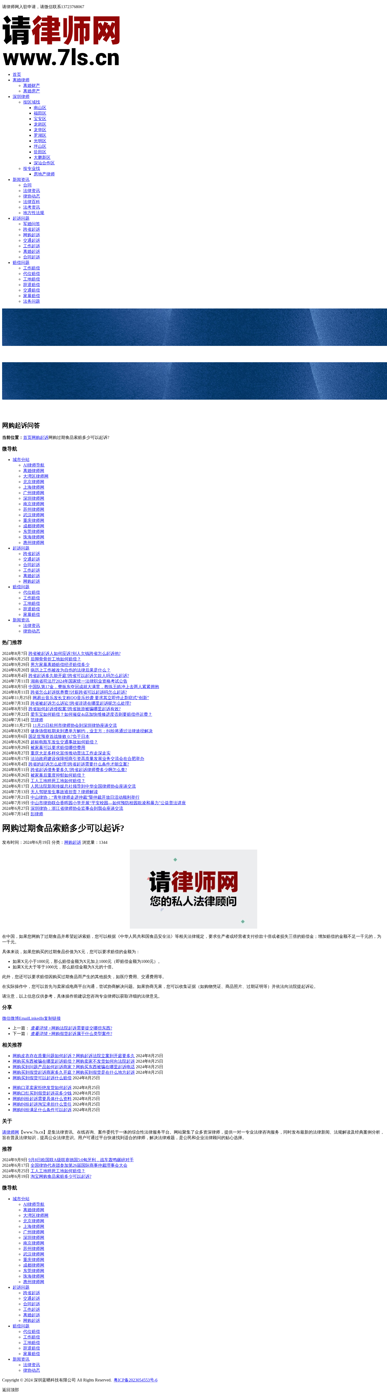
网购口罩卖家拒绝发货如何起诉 (42, 1087)
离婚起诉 (31, 251)
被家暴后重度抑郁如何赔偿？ (58, 775)
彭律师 (37, 814)
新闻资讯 (21, 179)
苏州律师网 (33, 509)
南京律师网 (33, 504)
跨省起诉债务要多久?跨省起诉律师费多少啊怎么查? (79, 769)
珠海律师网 (33, 537)
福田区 (40, 113)
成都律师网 (33, 526)
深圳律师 (21, 96)
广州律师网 (33, 493)
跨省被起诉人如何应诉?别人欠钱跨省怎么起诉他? (74, 653)
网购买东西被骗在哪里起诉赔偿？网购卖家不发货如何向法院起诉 (74, 1061)
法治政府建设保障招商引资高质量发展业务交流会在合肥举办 (87, 758)
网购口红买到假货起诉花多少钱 (42, 1093)
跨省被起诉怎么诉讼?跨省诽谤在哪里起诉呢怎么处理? (81, 703)
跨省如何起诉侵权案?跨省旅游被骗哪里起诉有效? (74, 709)
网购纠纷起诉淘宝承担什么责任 (42, 1104)
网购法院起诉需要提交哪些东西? (71, 1028)
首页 (17, 74)
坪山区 (40, 146)
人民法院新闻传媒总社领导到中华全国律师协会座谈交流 (83, 786)
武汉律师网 (33, 515)
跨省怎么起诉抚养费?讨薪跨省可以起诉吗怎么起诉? (79, 692)
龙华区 (40, 130)
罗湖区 (40, 135)
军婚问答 (31, 224)
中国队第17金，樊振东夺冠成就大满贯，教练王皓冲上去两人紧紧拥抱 (93, 686)
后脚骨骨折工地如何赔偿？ (56, 659)
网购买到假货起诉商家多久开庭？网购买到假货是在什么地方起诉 (74, 1072)
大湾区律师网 (35, 476)
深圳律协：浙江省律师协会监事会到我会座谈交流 (77, 808)
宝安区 (40, 118)
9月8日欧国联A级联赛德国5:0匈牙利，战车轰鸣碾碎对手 (81, 1160)
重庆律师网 (33, 520)
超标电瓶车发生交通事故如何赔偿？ (64, 742)
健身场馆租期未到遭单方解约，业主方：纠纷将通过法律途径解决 (92, 731)
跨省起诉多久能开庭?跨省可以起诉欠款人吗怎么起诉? (78, 675)
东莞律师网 (33, 531)
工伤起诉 (31, 246)
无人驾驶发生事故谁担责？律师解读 (64, 792)
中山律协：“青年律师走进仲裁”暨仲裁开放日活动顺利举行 (85, 797)
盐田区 (40, 152)
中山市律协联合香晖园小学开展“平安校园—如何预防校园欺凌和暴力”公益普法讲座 (108, 803)
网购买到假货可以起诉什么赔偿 (42, 1078)
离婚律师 (21, 80)
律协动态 (31, 196)
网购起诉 (31, 235)
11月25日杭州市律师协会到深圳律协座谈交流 (75, 725)
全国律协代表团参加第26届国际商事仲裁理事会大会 (79, 1165)
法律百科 (31, 201)
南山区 (40, 107)
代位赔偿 (31, 273)
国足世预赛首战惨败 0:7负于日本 (59, 736)
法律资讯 (31, 190)
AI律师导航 (33, 465)
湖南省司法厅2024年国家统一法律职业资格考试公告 (79, 681)
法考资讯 (31, 207)
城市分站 (21, 459)
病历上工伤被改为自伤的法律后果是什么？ (71, 670)
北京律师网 (33, 481)
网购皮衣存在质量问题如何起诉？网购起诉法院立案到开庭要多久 (74, 1055)
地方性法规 (33, 212)
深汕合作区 (44, 163)
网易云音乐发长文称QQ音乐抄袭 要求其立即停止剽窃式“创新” (91, 697)
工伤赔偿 (31, 268)
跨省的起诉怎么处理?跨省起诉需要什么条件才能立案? (78, 764)
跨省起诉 (31, 229)
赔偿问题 (21, 262)
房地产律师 (44, 174)
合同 (27, 185)
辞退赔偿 (31, 284)
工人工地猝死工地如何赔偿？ (58, 780)
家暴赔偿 (31, 295)
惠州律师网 (33, 542)
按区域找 (31, 102)
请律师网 (10, 1132)
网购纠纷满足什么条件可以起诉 (42, 1109)
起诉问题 (21, 218)
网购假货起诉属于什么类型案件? (71, 1033)
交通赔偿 (31, 290)
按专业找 (31, 168)
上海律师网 (33, 487)
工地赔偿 (31, 279)
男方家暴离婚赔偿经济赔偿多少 (60, 664)
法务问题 (31, 301)
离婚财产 (31, 85)
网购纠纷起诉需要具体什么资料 (42, 1098)
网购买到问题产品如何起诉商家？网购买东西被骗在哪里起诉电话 (74, 1067)
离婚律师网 (33, 470)
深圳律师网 (33, 498)
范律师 (37, 720)
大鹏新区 (42, 157)
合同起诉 (31, 257)
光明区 (40, 141)
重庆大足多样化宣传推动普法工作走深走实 (71, 753)
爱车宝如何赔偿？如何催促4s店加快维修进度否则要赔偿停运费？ (91, 714)
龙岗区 (40, 124)
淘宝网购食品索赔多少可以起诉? (61, 1176)
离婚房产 (31, 91)
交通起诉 (31, 240)
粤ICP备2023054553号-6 (135, 1380)
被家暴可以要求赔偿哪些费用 (58, 747)
